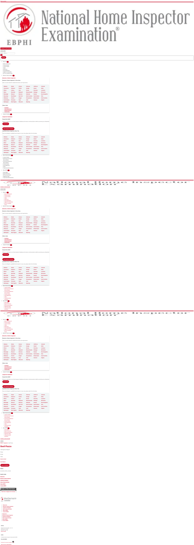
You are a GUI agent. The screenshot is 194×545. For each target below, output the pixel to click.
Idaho (42, 88)
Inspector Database (7, 507)
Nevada (35, 94)
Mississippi (6, 94)
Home (1, 443)
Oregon (20, 98)
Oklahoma (6, 98)
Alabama (5, 86)
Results (3, 57)
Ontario (12, 98)
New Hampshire (44, 94)
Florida (20, 88)
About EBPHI (5, 510)
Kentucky (35, 90)
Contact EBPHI (6, 511)
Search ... (2, 53)
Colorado (43, 86)
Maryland (21, 92)
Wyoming (28, 101)
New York (21, 96)
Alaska (12, 86)
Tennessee (13, 99)
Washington (6, 101)
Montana (20, 94)
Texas (20, 99)
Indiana (12, 90)
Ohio (42, 96)
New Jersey (6, 96)
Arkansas (28, 86)
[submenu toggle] (8, 62)
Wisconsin (21, 101)
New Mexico (13, 96)
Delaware (13, 88)
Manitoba (13, 92)
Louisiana (43, 90)
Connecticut (6, 88)
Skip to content (3, 1)
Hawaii (35, 88)
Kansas (27, 90)
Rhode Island (36, 98)
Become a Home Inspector (8, 506)
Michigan (35, 92)
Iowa (20, 90)
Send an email (3, 531)
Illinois (5, 90)
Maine (5, 92)
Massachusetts (29, 92)
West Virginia (13, 101)
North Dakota (36, 96)
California (36, 86)
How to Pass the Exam (7, 509)
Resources (5, 505)
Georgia (27, 88)
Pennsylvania (29, 98)
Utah (27, 99)
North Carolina (29, 96)
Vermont (35, 99)
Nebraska (28, 94)
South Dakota (6, 99)
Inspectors (6, 443)
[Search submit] (1, 55)
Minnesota (43, 92)
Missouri (13, 94)
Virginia (42, 99)
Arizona (20, 86)
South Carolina (44, 98)
